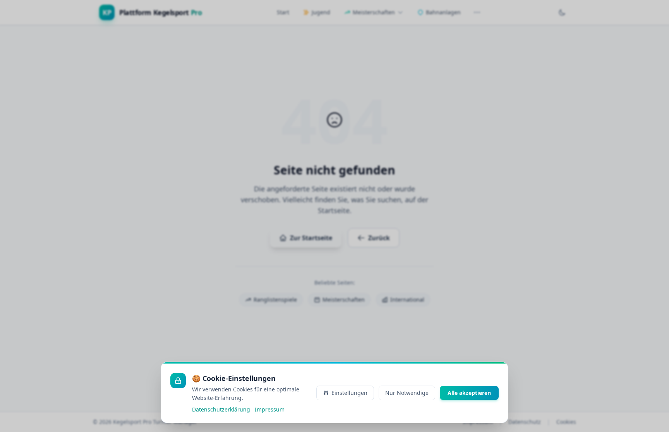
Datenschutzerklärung (221, 409)
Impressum (270, 409)
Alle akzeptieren (469, 392)
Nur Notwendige (407, 392)
